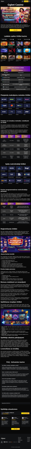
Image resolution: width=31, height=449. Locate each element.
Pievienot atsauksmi (25, 413)
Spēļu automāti (26, 39)
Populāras (3, 39)
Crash (19, 39)
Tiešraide (11, 39)
